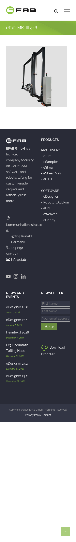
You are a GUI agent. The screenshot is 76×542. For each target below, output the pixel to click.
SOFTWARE (50, 191)
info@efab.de (20, 260)
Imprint (47, 415)
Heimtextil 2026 (17, 332)
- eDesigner (49, 196)
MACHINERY (50, 150)
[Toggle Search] (56, 11)
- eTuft (46, 156)
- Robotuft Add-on (55, 202)
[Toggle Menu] (67, 11)
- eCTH (46, 179)
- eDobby (48, 220)
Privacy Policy (33, 415)
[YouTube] (8, 276)
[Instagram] (16, 276)
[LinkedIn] (23, 276)
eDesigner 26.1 (17, 320)
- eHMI (46, 208)
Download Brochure (53, 351)
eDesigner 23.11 (17, 376)
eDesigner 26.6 (17, 307)
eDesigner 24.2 (17, 363)
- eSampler (49, 162)
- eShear (47, 167)
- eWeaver (49, 214)
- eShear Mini (51, 173)
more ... (11, 201)
